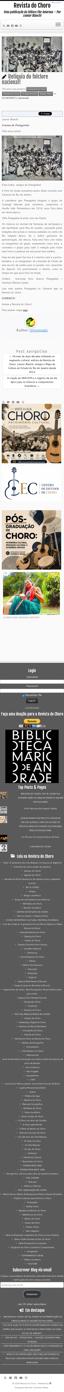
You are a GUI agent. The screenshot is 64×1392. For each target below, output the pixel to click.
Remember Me (33, 695)
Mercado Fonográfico (32, 1104)
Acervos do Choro (32, 871)
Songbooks (32, 1251)
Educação (32, 969)
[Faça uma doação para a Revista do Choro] (32, 723)
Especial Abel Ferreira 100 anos (32, 981)
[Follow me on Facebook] (13, 26)
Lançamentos (32, 1075)
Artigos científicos (32, 895)
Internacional (32, 1055)
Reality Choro (32, 1206)
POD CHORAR (32, 1177)
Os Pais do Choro (32, 1149)
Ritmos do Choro (32, 1218)
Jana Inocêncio (32, 1067)
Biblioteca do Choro (32, 903)
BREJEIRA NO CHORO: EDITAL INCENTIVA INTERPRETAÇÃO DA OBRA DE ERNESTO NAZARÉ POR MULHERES (40, 797)
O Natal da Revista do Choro (32, 1128)
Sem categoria (32, 1231)
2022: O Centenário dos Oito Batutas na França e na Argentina (32, 862)
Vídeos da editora (32, 1259)
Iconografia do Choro (37, 89)
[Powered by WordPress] (50, 1383)
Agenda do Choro (32, 875)
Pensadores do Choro (32, 1161)
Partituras (32, 1153)
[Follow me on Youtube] (17, 26)
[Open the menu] (58, 24)
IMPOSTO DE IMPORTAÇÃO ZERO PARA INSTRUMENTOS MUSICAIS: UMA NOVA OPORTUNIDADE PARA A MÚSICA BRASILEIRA (32, 1358)
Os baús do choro (29, 94)
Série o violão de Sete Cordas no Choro (32, 1239)
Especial (32, 977)
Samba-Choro (46, 94)
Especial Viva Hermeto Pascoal (32, 997)
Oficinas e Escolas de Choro (32, 1132)
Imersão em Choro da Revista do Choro (32, 1038)
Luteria (32, 1091)
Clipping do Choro (32, 936)
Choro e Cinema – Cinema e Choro (32, 916)
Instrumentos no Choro (32, 1051)
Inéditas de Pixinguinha (32, 1042)
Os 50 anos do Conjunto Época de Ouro (40, 837)
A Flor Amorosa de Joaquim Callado (40, 808)
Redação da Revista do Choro (32, 1210)
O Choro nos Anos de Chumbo (32, 1120)
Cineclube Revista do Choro (32, 932)
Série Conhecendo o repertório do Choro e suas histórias (32, 1235)
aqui (25, 310)
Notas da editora (32, 1112)
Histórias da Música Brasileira (32, 1026)
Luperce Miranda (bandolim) (32, 1087)
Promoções (32, 1202)
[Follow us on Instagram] (21, 26)
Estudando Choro (32, 1001)
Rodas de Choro (32, 1222)
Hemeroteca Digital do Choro (32, 1022)
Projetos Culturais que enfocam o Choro (32, 1198)
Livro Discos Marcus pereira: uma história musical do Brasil (32, 1083)
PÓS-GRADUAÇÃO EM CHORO (32, 1190)
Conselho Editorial (32, 948)
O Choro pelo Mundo (32, 1124)
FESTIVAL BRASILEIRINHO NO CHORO (32, 1014)
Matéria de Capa (32, 1096)
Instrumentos (32, 1046)
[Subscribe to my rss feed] (4, 26)
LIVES (32, 1079)
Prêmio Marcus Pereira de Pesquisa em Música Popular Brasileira (32, 1194)
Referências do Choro (32, 1214)
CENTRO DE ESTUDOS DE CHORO (32, 911)
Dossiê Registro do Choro (32, 956)
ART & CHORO (32, 887)
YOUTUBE (32, 1263)
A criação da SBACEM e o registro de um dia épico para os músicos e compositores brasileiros (32, 382)
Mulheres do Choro (32, 1108)
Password (32, 686)
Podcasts (32, 1181)
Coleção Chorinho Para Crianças (32, 944)
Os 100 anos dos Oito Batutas (32, 1136)
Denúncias (32, 952)
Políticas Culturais (32, 1186)
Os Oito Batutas (32, 1145)
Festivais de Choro (32, 1010)
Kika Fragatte (32, 1071)
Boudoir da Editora (32, 907)
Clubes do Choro (32, 940)
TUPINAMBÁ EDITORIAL (32, 1255)
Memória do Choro (11, 94)
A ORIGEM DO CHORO (40, 846)
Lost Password (32, 707)
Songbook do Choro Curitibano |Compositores (32, 1247)
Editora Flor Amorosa (32, 965)
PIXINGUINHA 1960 (32, 1165)
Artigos (32, 891)
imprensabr (23, 97)
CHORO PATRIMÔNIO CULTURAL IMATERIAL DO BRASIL (32, 920)
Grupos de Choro (32, 1018)
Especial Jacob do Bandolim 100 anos (32, 985)
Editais (32, 961)
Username (32, 677)
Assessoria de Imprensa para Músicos (32, 899)
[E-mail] (9, 26)
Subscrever (32, 1294)
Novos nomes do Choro (32, 1116)
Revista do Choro (32, 5)
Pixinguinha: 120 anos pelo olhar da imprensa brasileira (32, 1173)
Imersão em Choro (32, 1034)
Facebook (32, 1006)
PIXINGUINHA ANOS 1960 (32, 1169)
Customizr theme (40, 1387)
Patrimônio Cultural (32, 1157)
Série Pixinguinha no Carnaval (32, 1243)
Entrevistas (32, 973)
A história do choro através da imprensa (32, 866)
